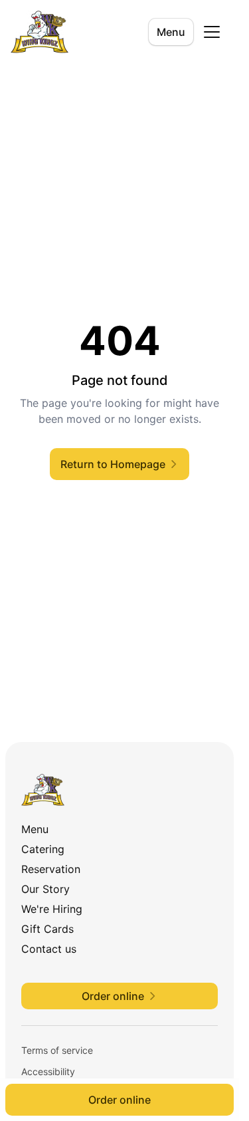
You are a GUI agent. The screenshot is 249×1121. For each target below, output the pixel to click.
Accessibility (48, 1071)
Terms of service (57, 1050)
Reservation (50, 869)
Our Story (45, 889)
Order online (119, 1099)
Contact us (48, 948)
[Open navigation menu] (212, 32)
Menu (171, 32)
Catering (42, 849)
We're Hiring (51, 909)
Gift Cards (47, 928)
